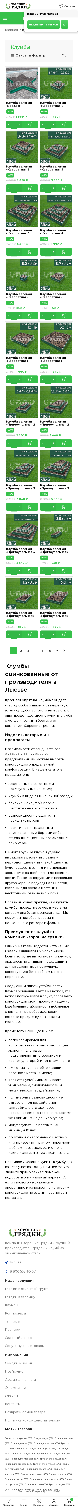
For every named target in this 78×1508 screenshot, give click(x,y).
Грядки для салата (39, 1469)
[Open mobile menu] (5, 18)
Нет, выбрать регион (43, 24)
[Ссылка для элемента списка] (39, 1271)
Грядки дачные (22, 1443)
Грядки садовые (36, 1484)
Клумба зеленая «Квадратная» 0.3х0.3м (19, 297)
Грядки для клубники (37, 1453)
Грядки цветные (23, 1489)
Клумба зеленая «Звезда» (19, 104)
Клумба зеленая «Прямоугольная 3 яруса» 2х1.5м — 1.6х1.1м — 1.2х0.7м (54, 489)
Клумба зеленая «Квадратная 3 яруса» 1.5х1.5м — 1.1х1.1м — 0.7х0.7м (19, 234)
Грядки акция (43, 1438)
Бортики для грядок (19, 1438)
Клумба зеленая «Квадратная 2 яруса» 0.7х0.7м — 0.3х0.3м (54, 107)
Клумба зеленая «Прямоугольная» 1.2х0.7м (20, 616)
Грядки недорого (17, 1479)
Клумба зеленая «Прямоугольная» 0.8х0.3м (54, 552)
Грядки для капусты (42, 1448)
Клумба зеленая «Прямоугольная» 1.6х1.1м (54, 616)
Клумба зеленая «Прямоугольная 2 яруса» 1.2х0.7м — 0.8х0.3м (20, 426)
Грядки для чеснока (34, 1474)
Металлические (46, 1489)
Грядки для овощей (53, 1459)
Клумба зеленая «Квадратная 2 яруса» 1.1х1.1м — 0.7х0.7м (19, 171)
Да (64, 24)
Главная (12, 30)
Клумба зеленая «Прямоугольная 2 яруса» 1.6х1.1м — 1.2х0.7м (54, 426)
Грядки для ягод (60, 1474)
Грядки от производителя (47, 1479)
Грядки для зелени (47, 1443)
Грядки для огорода (18, 1464)
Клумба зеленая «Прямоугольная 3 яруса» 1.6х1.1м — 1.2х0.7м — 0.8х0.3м (20, 489)
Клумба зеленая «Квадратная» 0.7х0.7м (53, 297)
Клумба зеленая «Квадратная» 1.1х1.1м (19, 361)
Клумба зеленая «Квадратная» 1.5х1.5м (53, 361)
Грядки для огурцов (47, 1464)
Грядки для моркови (25, 1459)
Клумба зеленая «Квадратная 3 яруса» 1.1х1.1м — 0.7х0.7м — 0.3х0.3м (55, 171)
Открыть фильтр (30, 55)
